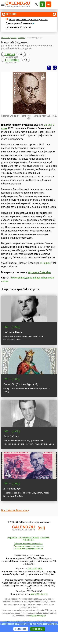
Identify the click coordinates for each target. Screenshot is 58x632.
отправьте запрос (37, 616)
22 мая (48, 124)
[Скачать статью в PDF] (49, 68)
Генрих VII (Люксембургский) (20, 384)
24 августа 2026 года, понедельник (28, 19)
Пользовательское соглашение (28, 546)
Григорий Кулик (12, 332)
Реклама (35, 537)
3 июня (9, 54)
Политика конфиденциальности (28, 548)
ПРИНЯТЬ (37, 629)
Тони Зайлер (11, 436)
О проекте (12, 537)
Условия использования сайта (28, 544)
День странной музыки (19, 23)
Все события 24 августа (14, 510)
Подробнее (20, 629)
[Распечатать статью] (55, 68)
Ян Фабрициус (12, 488)
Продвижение (24, 537)
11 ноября (11, 60)
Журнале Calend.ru (39, 272)
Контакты (45, 537)
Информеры (28, 540)
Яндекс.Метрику (49, 624)
